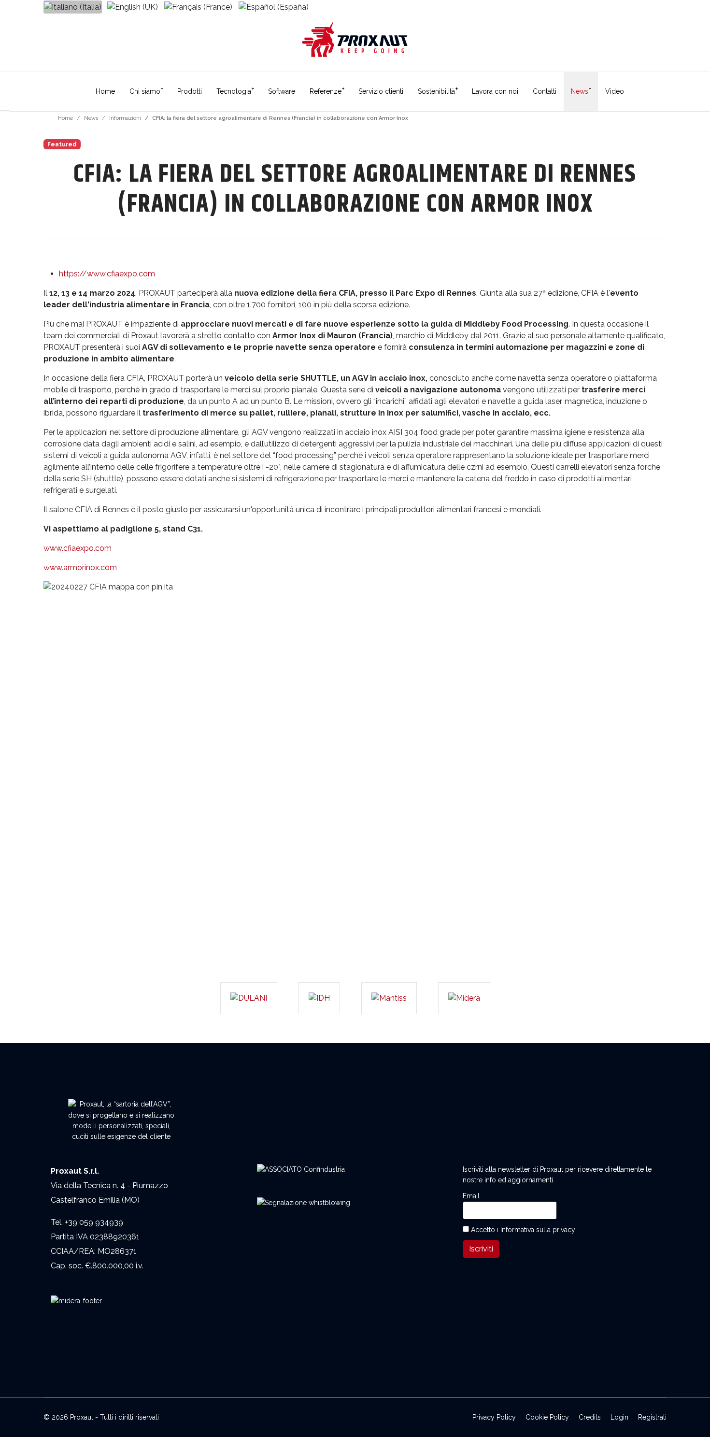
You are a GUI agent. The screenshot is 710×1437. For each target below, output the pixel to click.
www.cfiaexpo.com (77, 548)
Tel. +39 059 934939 (87, 1222)
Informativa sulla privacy (537, 1230)
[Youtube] (645, 5)
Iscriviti (481, 1248)
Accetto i (522, 1230)
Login (619, 1417)
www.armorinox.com (80, 567)
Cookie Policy (547, 1417)
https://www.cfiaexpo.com (107, 273)
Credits (590, 1417)
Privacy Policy (494, 1417)
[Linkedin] (663, 5)
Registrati (652, 1417)
